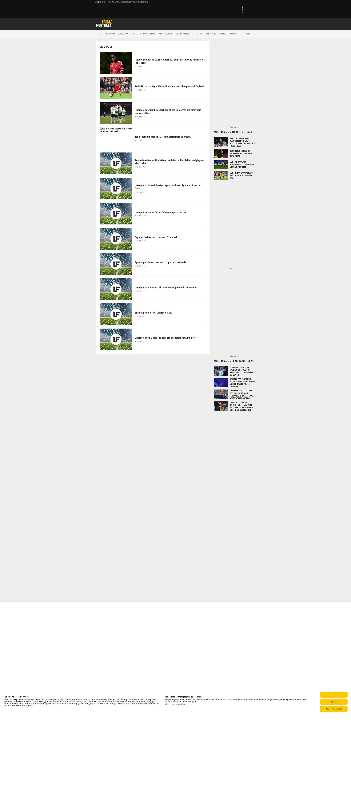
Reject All (333, 702)
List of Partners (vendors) (175, 704)
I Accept (333, 695)
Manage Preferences (333, 709)
